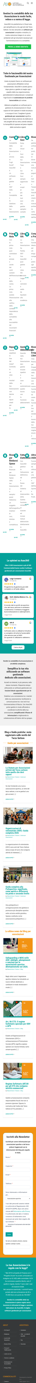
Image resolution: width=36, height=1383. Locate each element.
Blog (22, 969)
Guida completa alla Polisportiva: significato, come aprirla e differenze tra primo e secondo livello (17, 890)
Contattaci (23, 1330)
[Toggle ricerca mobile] (28, 3)
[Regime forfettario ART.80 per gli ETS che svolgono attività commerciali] (18, 1071)
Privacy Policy (7, 1368)
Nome (8, 1157)
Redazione (6, 1334)
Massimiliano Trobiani (13, 777)
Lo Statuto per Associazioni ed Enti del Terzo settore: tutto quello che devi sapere (18, 771)
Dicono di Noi (7, 1344)
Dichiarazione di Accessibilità (8, 1363)
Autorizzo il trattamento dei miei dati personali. (18, 1225)
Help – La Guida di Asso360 (25, 1335)
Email (8, 1175)
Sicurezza (23, 1344)
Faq (21, 1340)
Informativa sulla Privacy (22, 1211)
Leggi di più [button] (8, 615)
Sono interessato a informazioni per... (16, 1193)
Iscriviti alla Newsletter (7, 1339)
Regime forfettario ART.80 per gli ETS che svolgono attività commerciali (17, 1086)
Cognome (9, 1166)
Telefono (9, 1183)
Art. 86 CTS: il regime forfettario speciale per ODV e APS (18, 1023)
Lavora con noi (7, 1354)
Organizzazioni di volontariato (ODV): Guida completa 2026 (17, 830)
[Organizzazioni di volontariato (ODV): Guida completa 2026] (18, 816)
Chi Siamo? (7, 1330)
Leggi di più (9, 799)
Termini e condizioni (9, 1358)
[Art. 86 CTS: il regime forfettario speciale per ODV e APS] (18, 1009)
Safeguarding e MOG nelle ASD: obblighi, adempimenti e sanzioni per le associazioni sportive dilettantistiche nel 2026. (18, 962)
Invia (9, 1234)
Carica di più (18, 647)
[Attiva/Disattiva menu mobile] (32, 3)
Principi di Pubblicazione (7, 1349)
